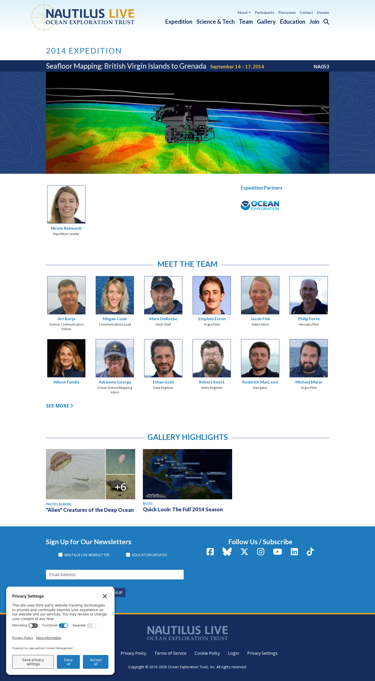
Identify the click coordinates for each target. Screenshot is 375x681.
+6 (120, 487)
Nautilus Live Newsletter (87, 555)
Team (246, 21)
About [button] (243, 12)
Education (292, 21)
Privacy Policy (133, 653)
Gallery (266, 21)
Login (233, 653)
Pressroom (287, 12)
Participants (264, 12)
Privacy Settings (262, 653)
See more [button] (57, 406)
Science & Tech (215, 21)
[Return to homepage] (94, 17)
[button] (324, 20)
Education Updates (149, 555)
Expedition (178, 21)
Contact (306, 12)
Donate (323, 12)
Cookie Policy (207, 653)
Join (314, 21)
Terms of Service (170, 653)
